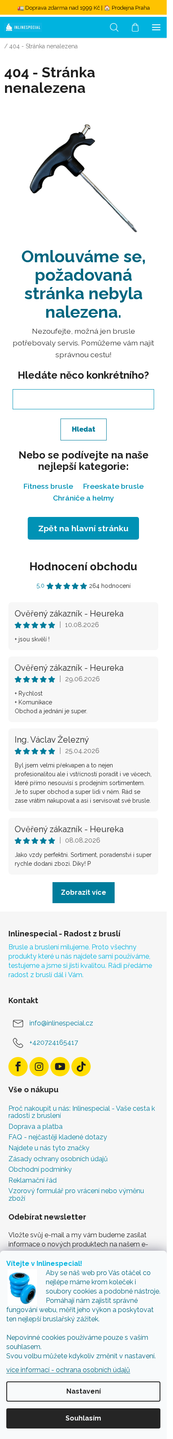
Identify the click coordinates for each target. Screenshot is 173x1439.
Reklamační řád (32, 1180)
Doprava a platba (35, 1127)
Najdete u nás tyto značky (48, 1148)
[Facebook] (18, 1066)
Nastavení (83, 1391)
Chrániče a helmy (83, 497)
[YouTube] (60, 1066)
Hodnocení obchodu (83, 566)
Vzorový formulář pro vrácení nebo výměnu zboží (76, 1194)
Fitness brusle (48, 486)
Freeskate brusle (113, 486)
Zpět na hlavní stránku (83, 528)
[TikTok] (81, 1066)
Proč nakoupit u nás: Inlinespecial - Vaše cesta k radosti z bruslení (81, 1112)
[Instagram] (39, 1066)
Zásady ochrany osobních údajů (58, 1159)
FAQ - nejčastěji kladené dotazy (57, 1137)
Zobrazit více (83, 892)
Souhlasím (83, 1418)
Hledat (83, 429)
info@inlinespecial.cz (61, 1023)
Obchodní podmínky (40, 1169)
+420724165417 (53, 1042)
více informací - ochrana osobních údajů (68, 1370)
